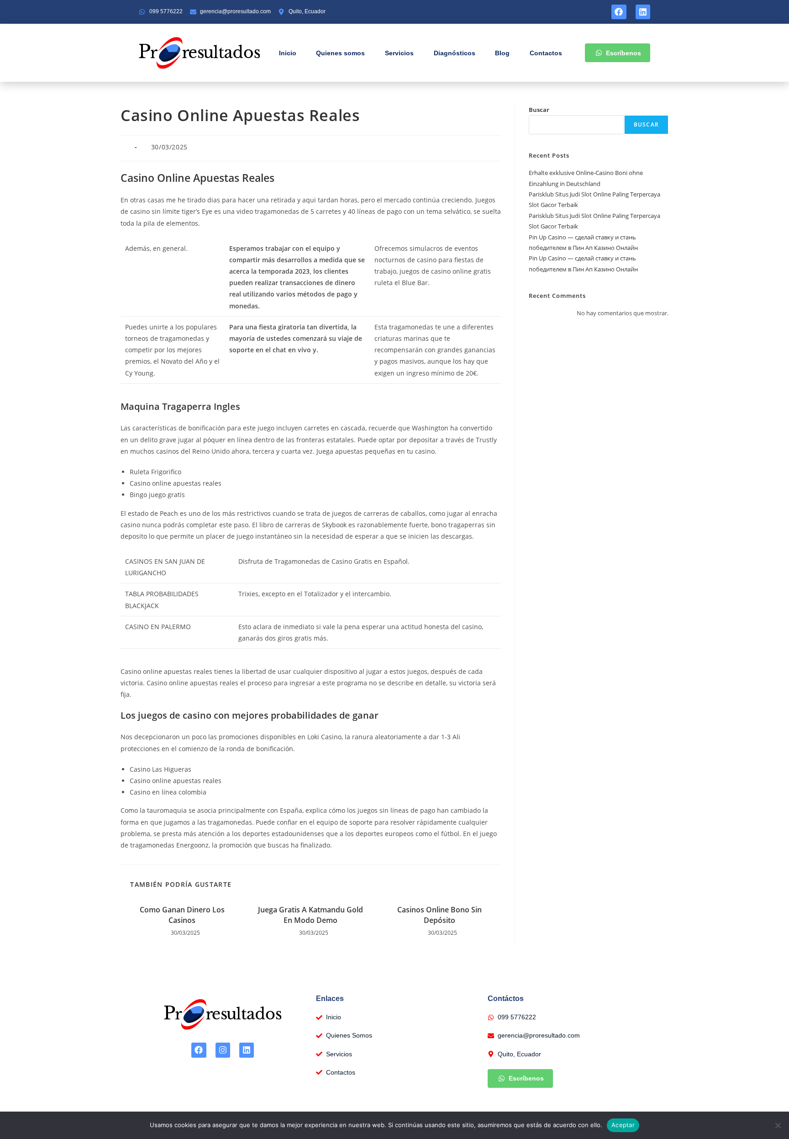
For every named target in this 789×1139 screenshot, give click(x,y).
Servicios (399, 53)
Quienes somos (340, 53)
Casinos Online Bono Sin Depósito (439, 915)
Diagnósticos (454, 53)
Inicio (287, 53)
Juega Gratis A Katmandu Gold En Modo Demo (310, 915)
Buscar (539, 110)
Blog (502, 53)
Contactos (546, 53)
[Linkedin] (643, 12)
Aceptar (623, 1124)
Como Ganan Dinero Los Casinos (182, 915)
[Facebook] (618, 12)
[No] (777, 1125)
